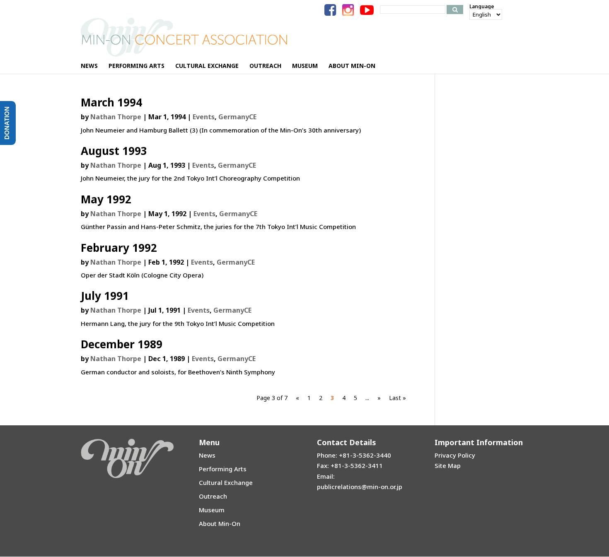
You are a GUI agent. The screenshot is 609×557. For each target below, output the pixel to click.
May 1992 (106, 199)
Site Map (448, 465)
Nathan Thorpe (115, 116)
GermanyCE (237, 116)
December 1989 (121, 344)
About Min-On (219, 523)
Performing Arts (223, 469)
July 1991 (105, 295)
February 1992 (119, 247)
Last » (397, 398)
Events (204, 116)
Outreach (213, 496)
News (207, 455)
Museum (212, 510)
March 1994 (111, 102)
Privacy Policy (455, 455)
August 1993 (114, 150)
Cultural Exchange (226, 482)
